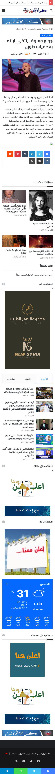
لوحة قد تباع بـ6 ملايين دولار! (16, 251)
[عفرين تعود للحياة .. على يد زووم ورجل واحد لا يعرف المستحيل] (44, 439)
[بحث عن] (51, 11)
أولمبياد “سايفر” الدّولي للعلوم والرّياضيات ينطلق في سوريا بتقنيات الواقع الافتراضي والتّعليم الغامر (18, 407)
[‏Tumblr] (25, 154)
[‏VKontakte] (47, 161)
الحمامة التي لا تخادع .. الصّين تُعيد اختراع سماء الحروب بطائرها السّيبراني (18, 452)
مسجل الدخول (33, 275)
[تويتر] (40, 154)
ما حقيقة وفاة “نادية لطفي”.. (43, 225)
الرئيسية (47, 29)
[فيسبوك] (47, 154)
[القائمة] (3, 11)
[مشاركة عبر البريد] (40, 161)
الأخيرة (44, 379)
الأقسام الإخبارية (35, 29)
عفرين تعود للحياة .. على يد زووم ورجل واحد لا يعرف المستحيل (19, 437)
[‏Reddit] (10, 154)
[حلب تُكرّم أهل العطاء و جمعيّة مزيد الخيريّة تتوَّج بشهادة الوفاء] (44, 393)
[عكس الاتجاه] (35, 10)
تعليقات (11, 379)
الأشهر (28, 379)
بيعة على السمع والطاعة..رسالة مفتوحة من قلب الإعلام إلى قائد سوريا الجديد (19, 424)
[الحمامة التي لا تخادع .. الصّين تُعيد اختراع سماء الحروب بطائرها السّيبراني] (44, 453)
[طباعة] (32, 161)
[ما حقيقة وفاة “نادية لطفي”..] (41, 205)
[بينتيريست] (18, 154)
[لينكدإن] (32, 154)
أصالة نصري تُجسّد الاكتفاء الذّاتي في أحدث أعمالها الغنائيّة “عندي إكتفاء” (14, 209)
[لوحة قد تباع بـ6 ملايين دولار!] (14, 241)
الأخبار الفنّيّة (21, 29)
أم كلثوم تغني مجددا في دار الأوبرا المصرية (41, 252)
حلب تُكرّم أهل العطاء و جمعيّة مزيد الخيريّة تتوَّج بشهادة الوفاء (19, 390)
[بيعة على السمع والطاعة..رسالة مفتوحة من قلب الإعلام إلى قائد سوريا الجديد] (44, 424)
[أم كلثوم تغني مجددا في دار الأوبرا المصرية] (41, 241)
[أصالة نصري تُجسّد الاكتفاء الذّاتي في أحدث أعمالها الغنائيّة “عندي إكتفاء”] (14, 196)
